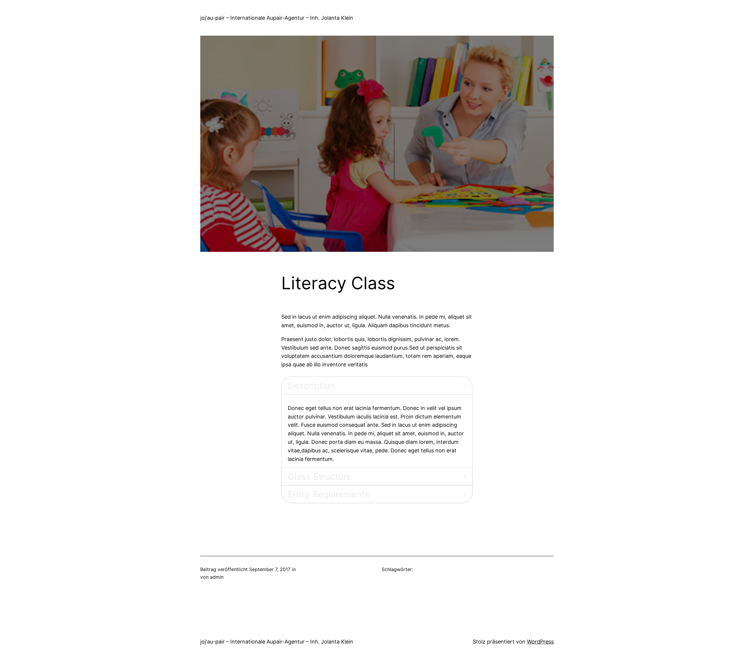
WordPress (540, 642)
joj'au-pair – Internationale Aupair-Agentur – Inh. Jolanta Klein (276, 18)
